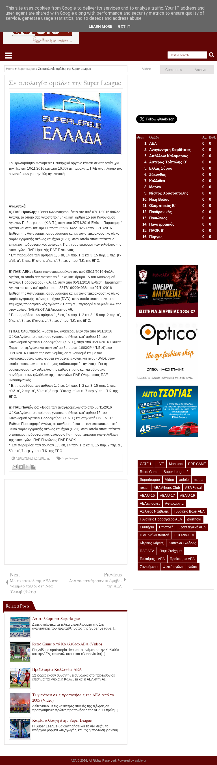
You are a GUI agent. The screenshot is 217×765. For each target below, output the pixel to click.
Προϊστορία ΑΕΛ (182, 559)
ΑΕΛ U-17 (167, 496)
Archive (200, 70)
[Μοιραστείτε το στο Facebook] (33, 467)
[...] (115, 628)
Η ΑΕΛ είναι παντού (154, 535)
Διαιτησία (194, 519)
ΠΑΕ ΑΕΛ (147, 551)
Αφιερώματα (174, 503)
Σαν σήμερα (149, 567)
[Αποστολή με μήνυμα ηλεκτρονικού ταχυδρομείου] (15, 467)
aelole (184, 480)
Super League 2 (176, 472)
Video (146, 69)
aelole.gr (140, 760)
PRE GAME (197, 464)
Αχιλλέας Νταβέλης (154, 511)
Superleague (70, 458)
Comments (173, 70)
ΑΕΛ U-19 (187, 496)
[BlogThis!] (21, 467)
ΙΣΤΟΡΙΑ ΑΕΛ (184, 535)
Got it (124, 26)
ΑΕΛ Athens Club (167, 488)
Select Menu (8, 55)
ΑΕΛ (74, 760)
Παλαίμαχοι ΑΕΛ (152, 559)
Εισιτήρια (147, 527)
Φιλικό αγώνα (173, 567)
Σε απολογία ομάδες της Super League (65, 82)
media (198, 480)
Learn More (100, 26)
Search (212, 55)
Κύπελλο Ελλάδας (182, 543)
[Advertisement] (111, 189)
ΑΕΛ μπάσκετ (150, 503)
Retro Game (149, 472)
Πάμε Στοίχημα (170, 551)
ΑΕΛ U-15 (147, 496)
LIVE (160, 464)
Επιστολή (166, 527)
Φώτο (192, 567)
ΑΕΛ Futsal (193, 488)
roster (144, 488)
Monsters (176, 464)
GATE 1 (145, 464)
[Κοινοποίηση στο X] (27, 467)
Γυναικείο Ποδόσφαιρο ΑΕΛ (161, 519)
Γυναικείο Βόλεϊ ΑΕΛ (189, 511)
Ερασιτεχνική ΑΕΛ (192, 527)
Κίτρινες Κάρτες (152, 543)
